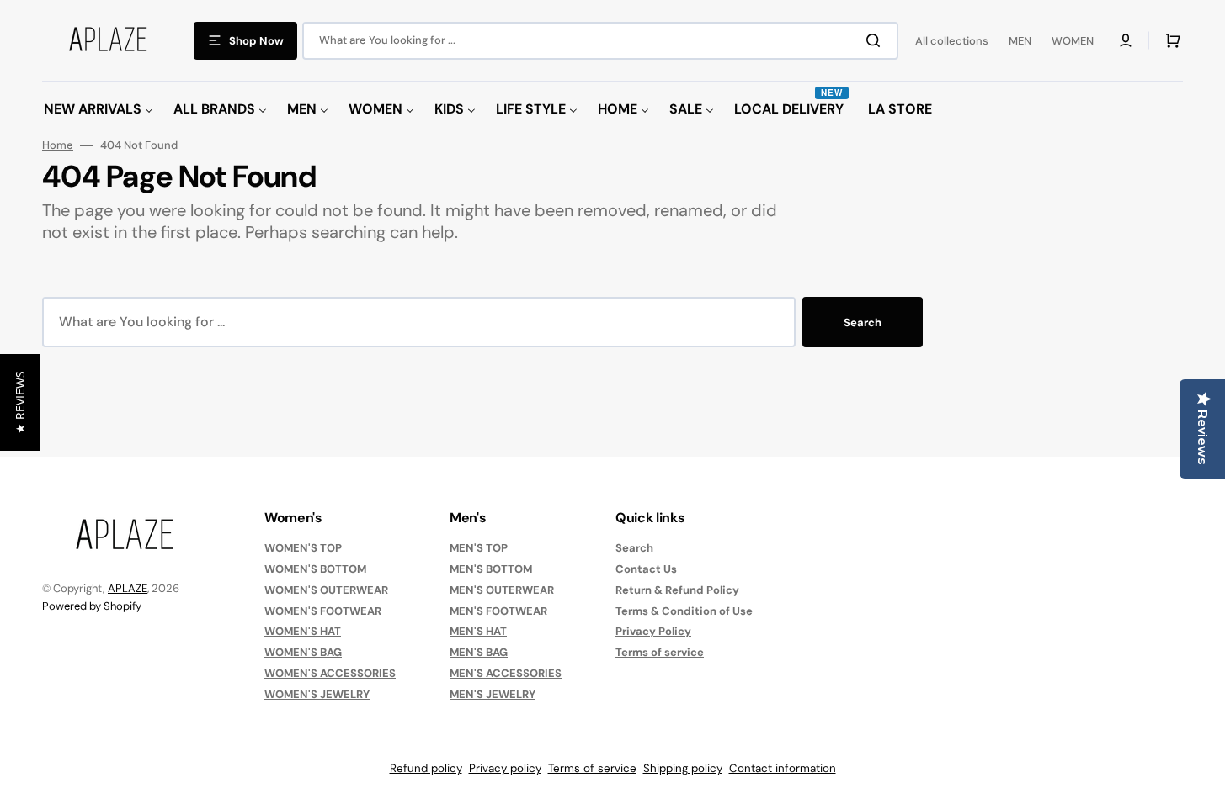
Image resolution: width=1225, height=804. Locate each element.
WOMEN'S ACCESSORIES (330, 673)
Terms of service (659, 652)
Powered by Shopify (91, 606)
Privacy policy (505, 768)
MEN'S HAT (478, 631)
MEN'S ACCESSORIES (506, 673)
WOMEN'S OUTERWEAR (326, 590)
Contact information (782, 768)
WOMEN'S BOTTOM (315, 569)
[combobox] (600, 41)
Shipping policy (682, 768)
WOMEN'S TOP (303, 548)
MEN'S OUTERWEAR (502, 590)
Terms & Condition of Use (684, 611)
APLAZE (127, 588)
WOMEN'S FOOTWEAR (322, 611)
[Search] (876, 40)
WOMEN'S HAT (302, 631)
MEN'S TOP (479, 548)
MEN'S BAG (479, 652)
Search (862, 322)
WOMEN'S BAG (303, 652)
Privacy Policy (653, 631)
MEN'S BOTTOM (491, 569)
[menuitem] (98, 110)
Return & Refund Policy (677, 590)
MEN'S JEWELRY (492, 694)
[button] (1125, 40)
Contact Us (646, 569)
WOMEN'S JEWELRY (317, 694)
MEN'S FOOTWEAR (498, 611)
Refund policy (426, 768)
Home (57, 145)
